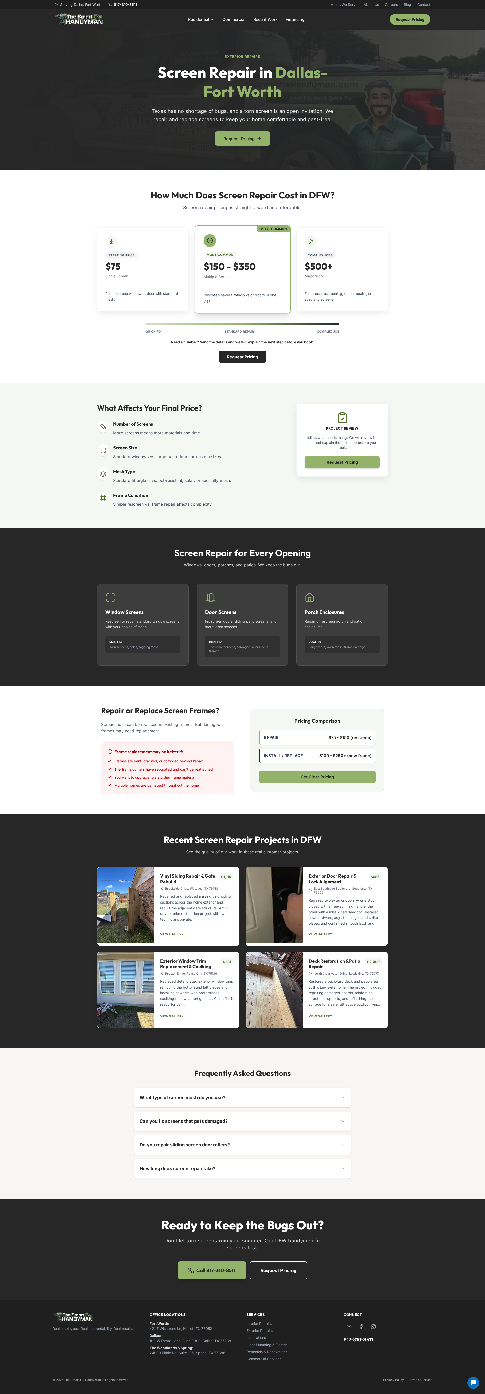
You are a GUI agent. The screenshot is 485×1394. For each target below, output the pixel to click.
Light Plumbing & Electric (267, 1345)
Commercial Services (264, 1359)
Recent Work (265, 19)
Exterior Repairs (260, 1330)
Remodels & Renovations (267, 1352)
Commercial (233, 19)
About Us (371, 4)
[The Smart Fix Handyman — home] (79, 19)
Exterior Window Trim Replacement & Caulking (185, 964)
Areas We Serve (344, 4)
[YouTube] (349, 1326)
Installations (256, 1337)
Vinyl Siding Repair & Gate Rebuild (187, 879)
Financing (295, 19)
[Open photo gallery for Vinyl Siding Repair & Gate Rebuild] (125, 905)
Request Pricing (410, 19)
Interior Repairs (259, 1323)
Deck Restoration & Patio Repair (334, 964)
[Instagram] (373, 1326)
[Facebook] (361, 1326)
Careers (391, 4)
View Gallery (172, 934)
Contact (423, 4)
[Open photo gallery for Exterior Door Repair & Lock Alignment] (274, 905)
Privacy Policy (393, 1380)
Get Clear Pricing (317, 776)
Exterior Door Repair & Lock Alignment (332, 879)
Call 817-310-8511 (216, 1270)
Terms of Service (420, 1380)
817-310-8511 (125, 4)
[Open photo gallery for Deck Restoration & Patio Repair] (274, 990)
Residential (198, 19)
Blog (407, 4)
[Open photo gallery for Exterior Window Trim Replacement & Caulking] (125, 990)
